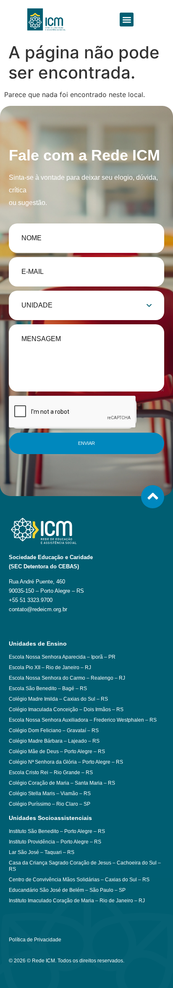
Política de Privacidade (35, 940)
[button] (127, 19)
